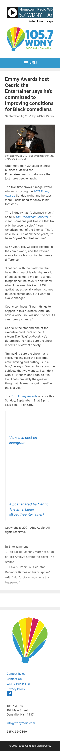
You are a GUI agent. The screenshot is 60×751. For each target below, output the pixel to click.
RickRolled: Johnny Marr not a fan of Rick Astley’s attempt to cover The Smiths (29, 557)
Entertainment (18, 546)
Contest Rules (16, 673)
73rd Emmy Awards (24, 396)
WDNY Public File (18, 684)
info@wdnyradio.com (21, 723)
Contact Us (14, 679)
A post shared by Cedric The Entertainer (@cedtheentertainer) (28, 509)
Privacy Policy (16, 689)
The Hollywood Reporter (32, 217)
